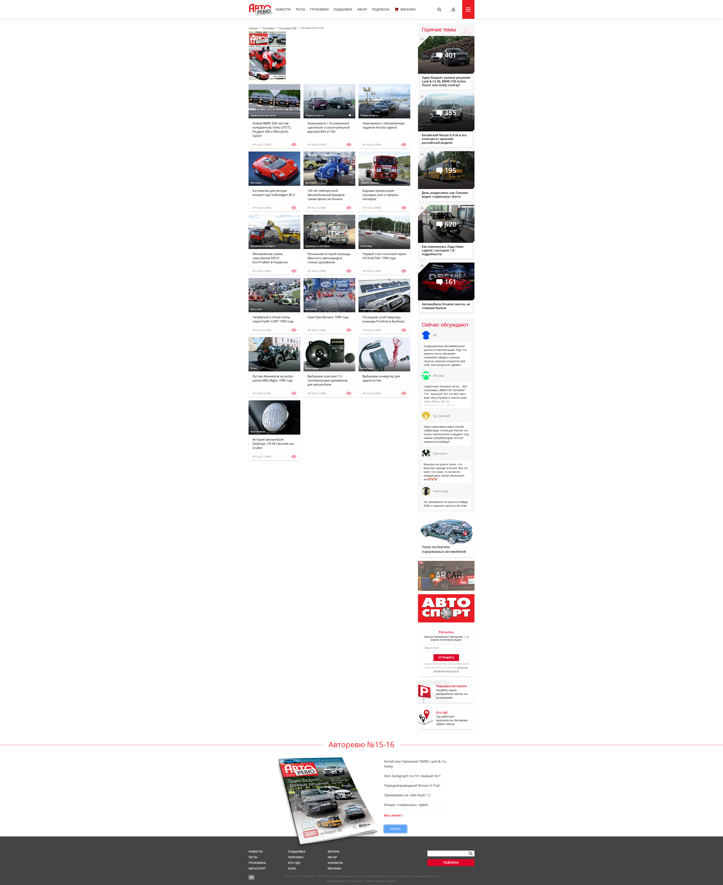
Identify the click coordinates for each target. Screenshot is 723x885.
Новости (283, 9)
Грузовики (319, 9)
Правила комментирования (381, 880)
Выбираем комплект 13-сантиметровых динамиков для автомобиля (327, 380)
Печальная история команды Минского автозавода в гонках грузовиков (328, 258)
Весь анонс (392, 815)
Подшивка (343, 9)
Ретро (253, 368)
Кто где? (294, 863)
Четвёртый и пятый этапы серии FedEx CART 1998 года (272, 319)
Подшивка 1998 (287, 28)
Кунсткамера (257, 431)
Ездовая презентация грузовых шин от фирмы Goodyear (380, 195)
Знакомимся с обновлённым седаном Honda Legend (383, 125)
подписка (451, 862)
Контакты (335, 863)
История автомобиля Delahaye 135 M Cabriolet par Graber (273, 443)
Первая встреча (314, 115)
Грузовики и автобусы (262, 246)
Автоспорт (366, 246)
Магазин (408, 9)
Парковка (296, 857)
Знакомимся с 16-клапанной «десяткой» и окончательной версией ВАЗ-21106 (328, 127)
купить (395, 829)
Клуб (292, 868)
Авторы (333, 851)
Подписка (380, 9)
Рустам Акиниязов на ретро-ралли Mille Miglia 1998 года (273, 378)
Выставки (256, 183)
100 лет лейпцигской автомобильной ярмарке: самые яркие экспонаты (326, 195)
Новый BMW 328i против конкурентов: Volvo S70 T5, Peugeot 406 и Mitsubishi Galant (271, 129)
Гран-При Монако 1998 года (328, 317)
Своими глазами (369, 183)
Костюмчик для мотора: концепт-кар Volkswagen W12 (273, 193)
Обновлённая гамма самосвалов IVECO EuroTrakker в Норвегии (270, 258)
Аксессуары (312, 368)
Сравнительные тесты (263, 115)
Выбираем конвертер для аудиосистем (381, 378)
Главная (253, 28)
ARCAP (362, 9)
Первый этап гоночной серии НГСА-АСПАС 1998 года (384, 256)
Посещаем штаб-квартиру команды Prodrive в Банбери (383, 319)
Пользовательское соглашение (345, 880)
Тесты (300, 9)
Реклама (334, 868)
